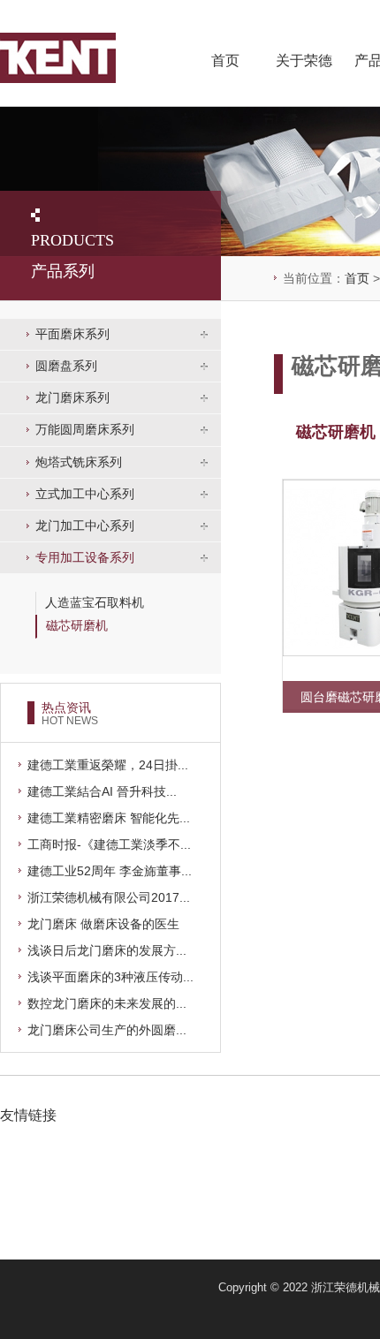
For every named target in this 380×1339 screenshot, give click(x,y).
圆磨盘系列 (66, 366)
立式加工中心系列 (84, 494)
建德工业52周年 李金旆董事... (109, 871)
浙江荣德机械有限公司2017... (108, 897)
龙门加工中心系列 (84, 525)
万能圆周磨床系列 (84, 429)
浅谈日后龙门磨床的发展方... (106, 950)
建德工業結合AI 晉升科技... (102, 791)
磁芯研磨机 (77, 625)
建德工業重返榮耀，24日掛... (107, 765)
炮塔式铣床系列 (78, 462)
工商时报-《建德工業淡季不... (109, 844)
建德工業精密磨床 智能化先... (108, 818)
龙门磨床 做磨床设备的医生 (103, 924)
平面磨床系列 (72, 334)
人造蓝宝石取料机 (94, 602)
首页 (225, 60)
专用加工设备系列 (84, 557)
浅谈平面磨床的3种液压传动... (110, 977)
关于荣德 (304, 60)
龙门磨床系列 (72, 397)
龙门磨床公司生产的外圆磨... (106, 1030)
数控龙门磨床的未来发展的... (106, 1003)
